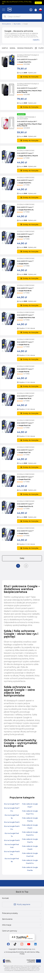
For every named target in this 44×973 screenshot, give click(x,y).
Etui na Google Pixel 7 (11, 804)
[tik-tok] (15, 945)
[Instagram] (21, 945)
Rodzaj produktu (25, 48)
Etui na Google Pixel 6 (11, 822)
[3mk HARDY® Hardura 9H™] (22, 127)
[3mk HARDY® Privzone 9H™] (22, 66)
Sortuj (5, 48)
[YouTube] (28, 944)
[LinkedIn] (35, 945)
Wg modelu (17, 24)
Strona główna (6, 24)
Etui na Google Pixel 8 (11, 840)
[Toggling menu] (3, 10)
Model (12, 48)
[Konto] (30, 9)
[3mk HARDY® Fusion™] (22, 160)
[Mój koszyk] (35, 9)
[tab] (22, 913)
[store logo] (9, 9)
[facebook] (8, 945)
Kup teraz (38, 2)
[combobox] (22, 16)
